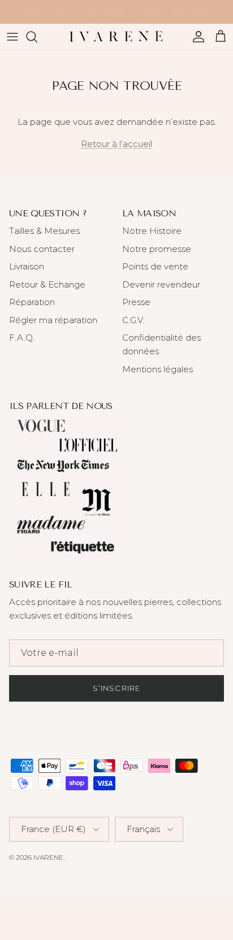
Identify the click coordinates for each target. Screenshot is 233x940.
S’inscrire (116, 688)
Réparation (32, 302)
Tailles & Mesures (44, 230)
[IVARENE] (116, 36)
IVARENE (48, 857)
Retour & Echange (47, 284)
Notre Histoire (152, 230)
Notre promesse (156, 248)
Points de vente (155, 266)
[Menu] (12, 36)
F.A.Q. (21, 337)
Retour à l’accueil (116, 143)
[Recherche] (37, 36)
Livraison (26, 266)
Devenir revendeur (161, 284)
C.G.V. (133, 320)
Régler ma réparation (53, 320)
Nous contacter (42, 248)
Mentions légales (157, 369)
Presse (136, 302)
